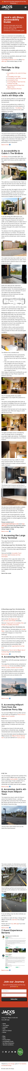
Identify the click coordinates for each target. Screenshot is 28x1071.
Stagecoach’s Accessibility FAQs (15, 623)
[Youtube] (12, 1051)
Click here (14, 919)
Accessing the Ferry (12, 80)
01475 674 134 (5, 665)
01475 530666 (14, 779)
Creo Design (11, 1063)
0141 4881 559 (15, 923)
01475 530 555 (21, 737)
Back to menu (5, 144)
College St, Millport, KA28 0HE (9, 1017)
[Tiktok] (9, 1051)
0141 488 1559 (5, 1019)
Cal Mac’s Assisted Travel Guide (13, 667)
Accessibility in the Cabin (13, 76)
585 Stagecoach (12, 619)
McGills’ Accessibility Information (10, 624)
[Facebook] (6, 1051)
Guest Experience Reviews (14, 88)
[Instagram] (2, 1051)
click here (19, 27)
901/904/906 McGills (9, 620)
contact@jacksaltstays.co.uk (9, 59)
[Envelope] (15, 1051)
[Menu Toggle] (25, 7)
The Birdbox (18, 108)
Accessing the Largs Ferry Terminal (16, 78)
